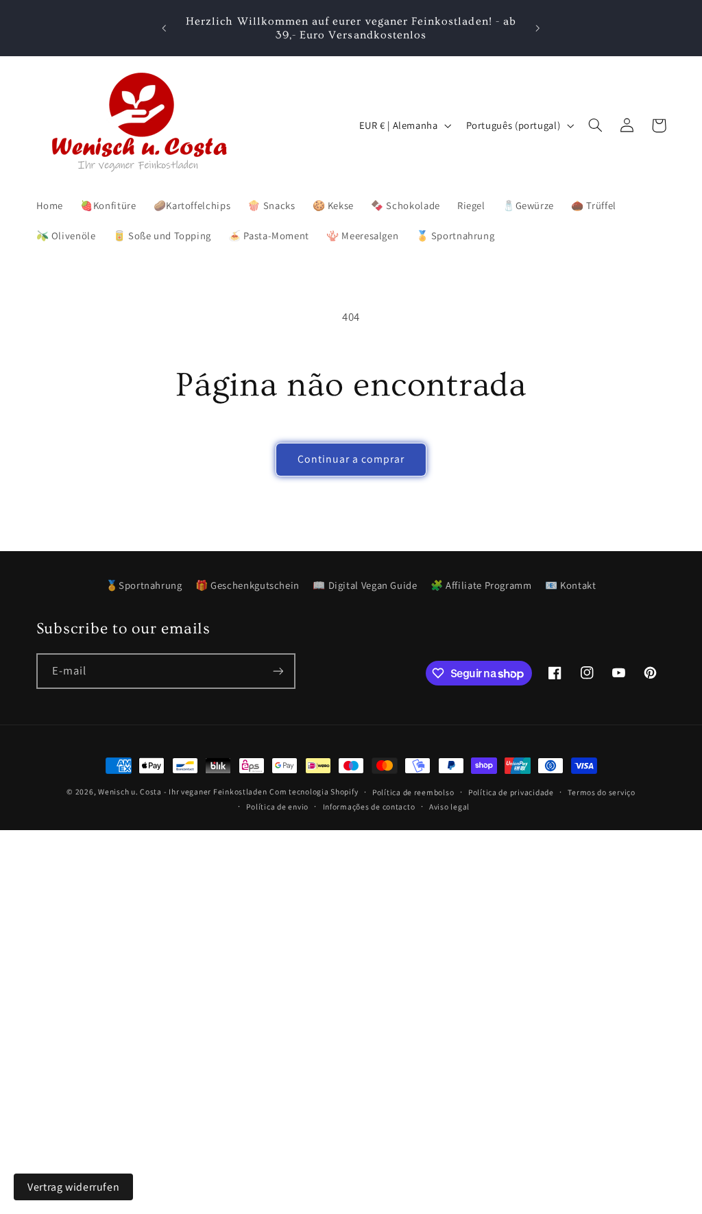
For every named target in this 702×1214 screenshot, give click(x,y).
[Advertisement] (351, 926)
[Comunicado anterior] (164, 28)
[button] (596, 125)
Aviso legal (449, 806)
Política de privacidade (511, 792)
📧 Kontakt (570, 585)
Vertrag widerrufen (73, 1187)
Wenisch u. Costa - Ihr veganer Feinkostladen (182, 791)
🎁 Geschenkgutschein (247, 585)
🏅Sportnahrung (144, 585)
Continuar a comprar (351, 459)
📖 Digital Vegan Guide (365, 585)
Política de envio (277, 806)
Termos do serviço (602, 792)
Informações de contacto (369, 806)
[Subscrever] (277, 670)
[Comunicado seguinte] (538, 28)
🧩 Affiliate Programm (481, 585)
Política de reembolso (413, 792)
